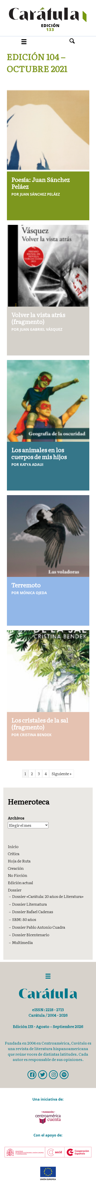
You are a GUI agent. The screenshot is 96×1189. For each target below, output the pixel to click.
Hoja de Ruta (19, 861)
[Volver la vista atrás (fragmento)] (48, 265)
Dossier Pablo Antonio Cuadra (38, 927)
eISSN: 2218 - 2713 (48, 1009)
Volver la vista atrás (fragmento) (38, 318)
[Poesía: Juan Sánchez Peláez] (48, 130)
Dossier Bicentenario (30, 934)
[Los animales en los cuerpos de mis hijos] (48, 400)
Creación (16, 868)
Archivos (16, 818)
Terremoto (26, 584)
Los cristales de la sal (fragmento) (39, 723)
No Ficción (17, 875)
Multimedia (22, 942)
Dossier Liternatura (29, 904)
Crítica (13, 853)
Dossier (14, 890)
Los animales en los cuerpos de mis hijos (39, 453)
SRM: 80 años (24, 919)
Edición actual (20, 882)
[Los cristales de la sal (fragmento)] (48, 670)
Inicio (13, 846)
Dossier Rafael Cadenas (32, 911)
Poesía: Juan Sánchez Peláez (40, 183)
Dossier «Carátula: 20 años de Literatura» (47, 896)
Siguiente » (61, 773)
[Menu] (24, 41)
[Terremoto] (48, 535)
